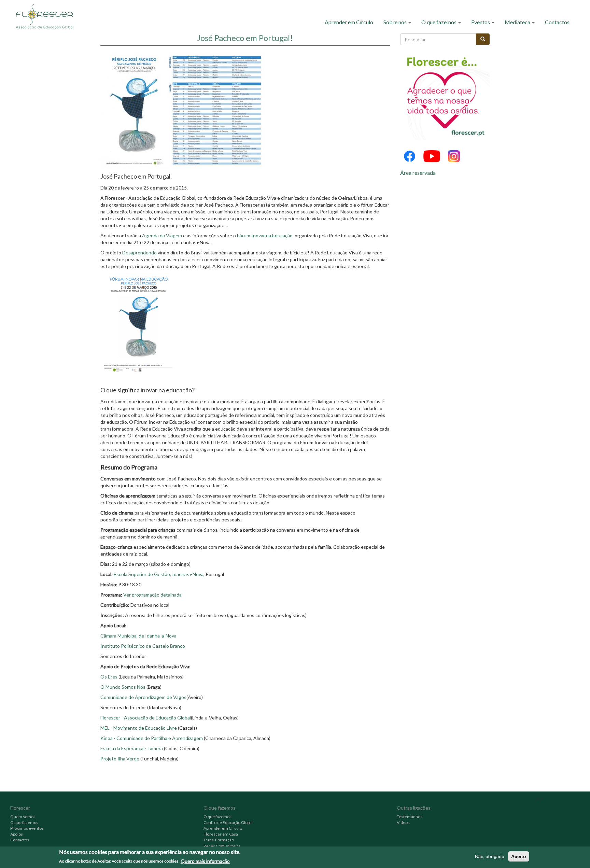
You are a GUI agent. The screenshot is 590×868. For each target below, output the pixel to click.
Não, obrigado (489, 856)
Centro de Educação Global (228, 822)
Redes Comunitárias (222, 846)
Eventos (481, 22)
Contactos (557, 22)
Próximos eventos (27, 828)
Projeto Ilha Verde (120, 758)
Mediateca (518, 22)
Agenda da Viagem (162, 235)
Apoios (16, 834)
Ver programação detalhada (152, 595)
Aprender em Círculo (349, 22)
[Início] (47, 16)
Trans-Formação (218, 839)
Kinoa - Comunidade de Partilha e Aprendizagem (151, 738)
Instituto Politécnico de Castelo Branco (142, 646)
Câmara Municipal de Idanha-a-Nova (138, 636)
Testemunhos (409, 816)
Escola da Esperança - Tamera (131, 748)
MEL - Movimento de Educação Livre (139, 728)
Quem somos (23, 816)
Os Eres (108, 677)
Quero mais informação (205, 861)
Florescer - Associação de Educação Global (145, 717)
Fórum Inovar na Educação (265, 235)
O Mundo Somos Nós (122, 687)
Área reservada (418, 172)
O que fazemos (439, 22)
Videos (403, 822)
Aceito (518, 856)
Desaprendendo (139, 252)
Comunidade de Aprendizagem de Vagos (143, 697)
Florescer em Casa (220, 834)
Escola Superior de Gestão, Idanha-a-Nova (158, 574)
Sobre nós (395, 22)
